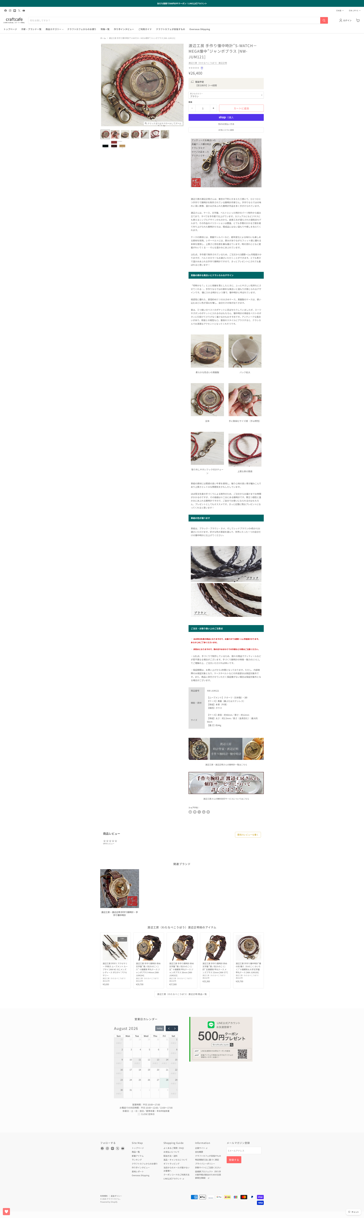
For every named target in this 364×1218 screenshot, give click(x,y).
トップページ (10, 29)
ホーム (103, 38)
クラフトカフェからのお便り (81, 29)
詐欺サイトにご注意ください (208, 1167)
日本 (353, 10)
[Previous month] (169, 1028)
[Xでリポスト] (199, 812)
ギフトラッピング (171, 1163)
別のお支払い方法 (226, 124)
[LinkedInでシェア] (203, 812)
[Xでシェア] (190, 812)
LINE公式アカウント (173, 1178)
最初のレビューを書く (248, 834)
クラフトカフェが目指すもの (170, 29)
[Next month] (175, 1028)
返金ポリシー (116, 1196)
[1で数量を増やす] (213, 108)
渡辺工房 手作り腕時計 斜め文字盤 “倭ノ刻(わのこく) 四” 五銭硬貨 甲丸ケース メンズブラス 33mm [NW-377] (215, 968)
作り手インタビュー (124, 29)
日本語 (338, 10)
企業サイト (200, 1148)
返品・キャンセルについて (175, 1159)
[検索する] (324, 20)
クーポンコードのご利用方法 (176, 1174)
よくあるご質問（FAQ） (174, 1148)
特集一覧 (105, 29)
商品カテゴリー (54, 29)
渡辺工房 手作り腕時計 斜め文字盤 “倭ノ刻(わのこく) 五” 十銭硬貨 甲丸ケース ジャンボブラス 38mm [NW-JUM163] (181, 969)
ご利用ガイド (145, 29)
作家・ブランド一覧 (31, 29)
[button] (105, 134)
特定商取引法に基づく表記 (207, 1159)
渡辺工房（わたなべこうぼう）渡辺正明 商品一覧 (182, 994)
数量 (190, 102)
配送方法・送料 (170, 1155)
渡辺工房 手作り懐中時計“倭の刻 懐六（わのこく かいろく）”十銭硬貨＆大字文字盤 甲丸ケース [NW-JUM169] (248, 968)
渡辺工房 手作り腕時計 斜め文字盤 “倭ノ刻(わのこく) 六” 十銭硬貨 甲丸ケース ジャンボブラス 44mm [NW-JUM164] (148, 969)
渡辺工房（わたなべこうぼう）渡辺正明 (208, 62)
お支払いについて (171, 1151)
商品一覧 (136, 1151)
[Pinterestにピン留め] (208, 812)
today (160, 1028)
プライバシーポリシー (205, 1163)
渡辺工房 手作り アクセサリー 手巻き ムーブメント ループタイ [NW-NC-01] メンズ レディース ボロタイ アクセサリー (115, 969)
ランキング (137, 1159)
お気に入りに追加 (226, 130)
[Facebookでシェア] (195, 812)
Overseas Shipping (199, 29)
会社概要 (199, 1151)
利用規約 (104, 1196)
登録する (234, 1159)
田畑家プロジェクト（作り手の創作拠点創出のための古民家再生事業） (208, 1174)
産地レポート (138, 1171)
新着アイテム (138, 1155)
